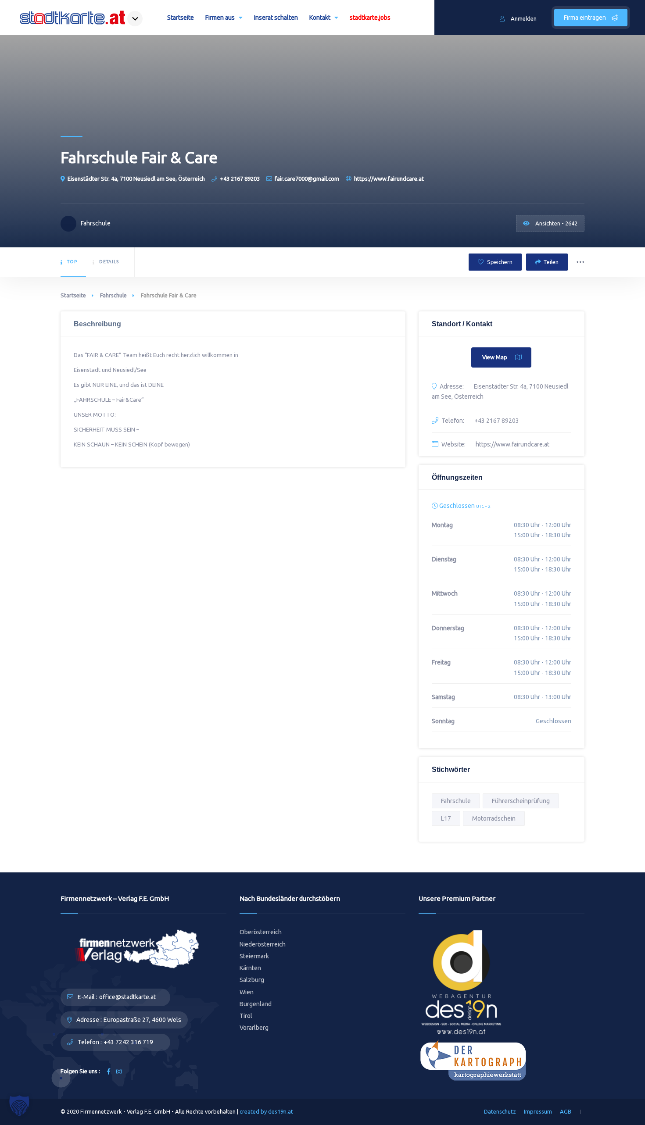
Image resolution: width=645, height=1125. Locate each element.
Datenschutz (500, 1111)
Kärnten (250, 967)
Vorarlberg (254, 1027)
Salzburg (252, 979)
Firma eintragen (585, 17)
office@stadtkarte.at (127, 996)
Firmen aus (220, 17)
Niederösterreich (263, 944)
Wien (247, 992)
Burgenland (256, 1003)
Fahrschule (113, 295)
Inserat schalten (276, 17)
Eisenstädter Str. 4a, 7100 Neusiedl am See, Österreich (136, 178)
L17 (446, 818)
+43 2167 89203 (240, 178)
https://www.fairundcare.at (389, 178)
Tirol (246, 1015)
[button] (19, 1105)
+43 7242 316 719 (128, 1042)
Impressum (538, 1111)
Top (72, 261)
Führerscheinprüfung (521, 800)
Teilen (551, 262)
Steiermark (254, 956)
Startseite (180, 17)
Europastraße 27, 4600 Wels (142, 1019)
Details (109, 261)
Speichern (499, 262)
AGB (565, 1111)
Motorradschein (494, 818)
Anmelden (524, 18)
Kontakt (319, 17)
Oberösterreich (261, 932)
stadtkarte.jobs (370, 17)
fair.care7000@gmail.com (307, 178)
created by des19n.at (266, 1111)
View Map (494, 357)
